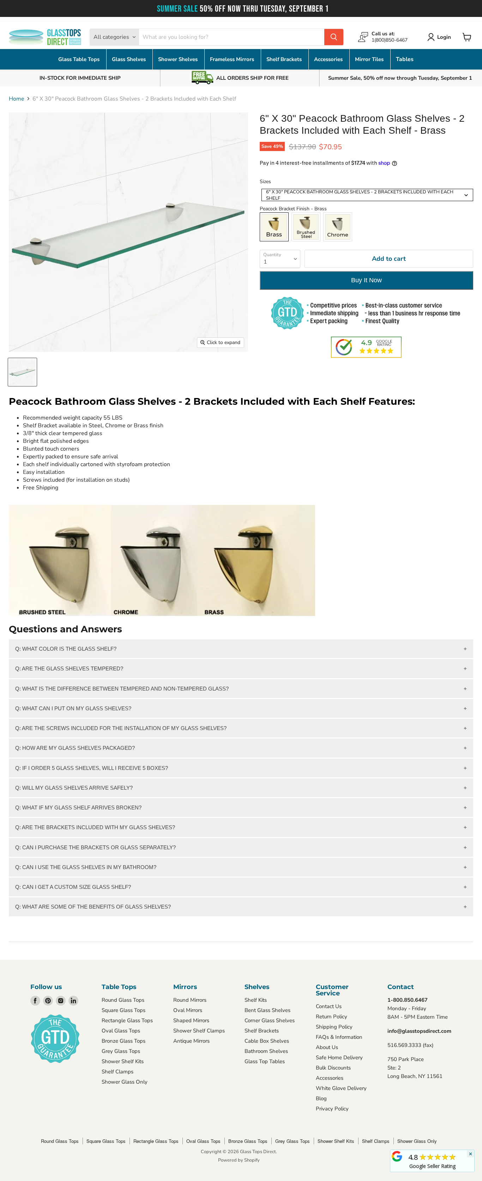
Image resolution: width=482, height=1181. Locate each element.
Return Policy (331, 1016)
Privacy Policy (332, 1108)
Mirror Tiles (370, 59)
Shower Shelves (178, 59)
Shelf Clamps (117, 1071)
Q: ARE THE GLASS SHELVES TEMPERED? (69, 668)
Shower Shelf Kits (123, 1061)
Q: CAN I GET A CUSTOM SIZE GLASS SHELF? (73, 887)
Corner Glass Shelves (270, 1020)
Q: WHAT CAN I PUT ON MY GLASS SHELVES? (73, 708)
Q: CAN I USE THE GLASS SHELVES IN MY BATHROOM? (85, 867)
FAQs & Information (339, 1037)
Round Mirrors (189, 1000)
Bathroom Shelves (266, 1051)
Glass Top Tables (265, 1061)
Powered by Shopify (239, 1160)
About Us (327, 1047)
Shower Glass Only (124, 1081)
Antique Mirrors (191, 1040)
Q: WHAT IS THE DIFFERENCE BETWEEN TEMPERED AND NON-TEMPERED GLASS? (122, 689)
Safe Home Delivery (339, 1057)
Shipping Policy (334, 1026)
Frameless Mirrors (232, 59)
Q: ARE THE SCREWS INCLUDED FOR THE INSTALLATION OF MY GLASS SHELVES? (121, 728)
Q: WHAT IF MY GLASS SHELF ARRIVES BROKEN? (78, 808)
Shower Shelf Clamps (199, 1030)
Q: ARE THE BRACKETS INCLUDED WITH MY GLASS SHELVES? (95, 827)
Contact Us (329, 1006)
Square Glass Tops (123, 1010)
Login (444, 37)
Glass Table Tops (79, 59)
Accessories (329, 59)
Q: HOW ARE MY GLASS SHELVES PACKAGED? (75, 748)
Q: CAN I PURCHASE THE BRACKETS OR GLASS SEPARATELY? (95, 847)
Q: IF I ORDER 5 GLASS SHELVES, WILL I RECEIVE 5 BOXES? (91, 768)
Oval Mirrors (187, 1010)
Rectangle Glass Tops (127, 1020)
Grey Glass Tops (121, 1051)
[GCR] (397, 1156)
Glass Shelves (129, 59)
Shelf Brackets (284, 59)
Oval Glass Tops (121, 1030)
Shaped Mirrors (191, 1020)
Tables (405, 59)
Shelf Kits (256, 1000)
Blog (321, 1098)
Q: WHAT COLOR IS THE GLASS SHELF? (65, 649)
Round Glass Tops (123, 1000)
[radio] (274, 226)
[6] (22, 372)
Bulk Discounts (333, 1067)
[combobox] (367, 195)
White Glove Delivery (341, 1088)
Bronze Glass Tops (123, 1040)
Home (16, 99)
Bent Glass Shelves (267, 1010)
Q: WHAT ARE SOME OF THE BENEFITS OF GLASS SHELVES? (93, 907)
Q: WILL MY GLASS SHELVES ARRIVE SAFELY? (74, 788)
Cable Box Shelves (267, 1040)
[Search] (333, 37)
